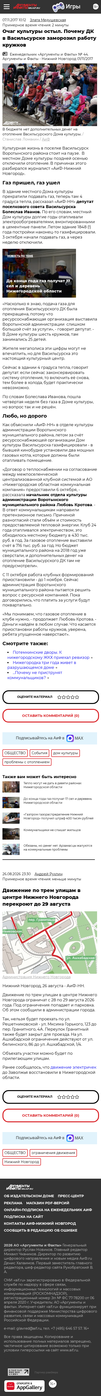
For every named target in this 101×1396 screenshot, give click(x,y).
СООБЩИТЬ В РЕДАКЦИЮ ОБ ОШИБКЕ (40, 1230)
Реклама (13, 1203)
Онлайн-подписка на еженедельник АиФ (48, 1210)
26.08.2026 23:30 (16, 874)
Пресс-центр (71, 1196)
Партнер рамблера (46, 1372)
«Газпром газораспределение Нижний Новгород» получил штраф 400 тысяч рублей (58, 816)
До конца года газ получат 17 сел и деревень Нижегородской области (58, 800)
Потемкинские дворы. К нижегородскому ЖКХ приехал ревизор (48, 655)
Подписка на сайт (23, 1217)
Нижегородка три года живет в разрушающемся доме (41, 665)
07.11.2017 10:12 (14, 20)
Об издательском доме (29, 1196)
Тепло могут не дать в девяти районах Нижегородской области (52, 785)
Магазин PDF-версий (47, 1203)
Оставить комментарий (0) (50, 715)
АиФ (46, 139)
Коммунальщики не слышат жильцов (52, 830)
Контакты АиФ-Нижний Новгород (40, 1223)
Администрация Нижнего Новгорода (36, 977)
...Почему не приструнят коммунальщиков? (34, 675)
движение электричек (73, 1067)
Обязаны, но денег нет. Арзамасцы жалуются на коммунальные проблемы (58, 847)
